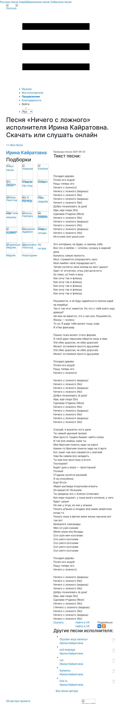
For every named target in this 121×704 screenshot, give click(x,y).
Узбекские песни (61, 1)
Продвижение (31, 96)
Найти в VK (82, 622)
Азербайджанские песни (34, 1)
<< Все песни (14, 145)
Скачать (58, 622)
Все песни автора (67, 690)
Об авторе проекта (18, 701)
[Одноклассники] (104, 626)
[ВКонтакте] (99, 626)
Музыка (27, 88)
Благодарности (31, 100)
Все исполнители (32, 92)
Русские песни (9, 1)
